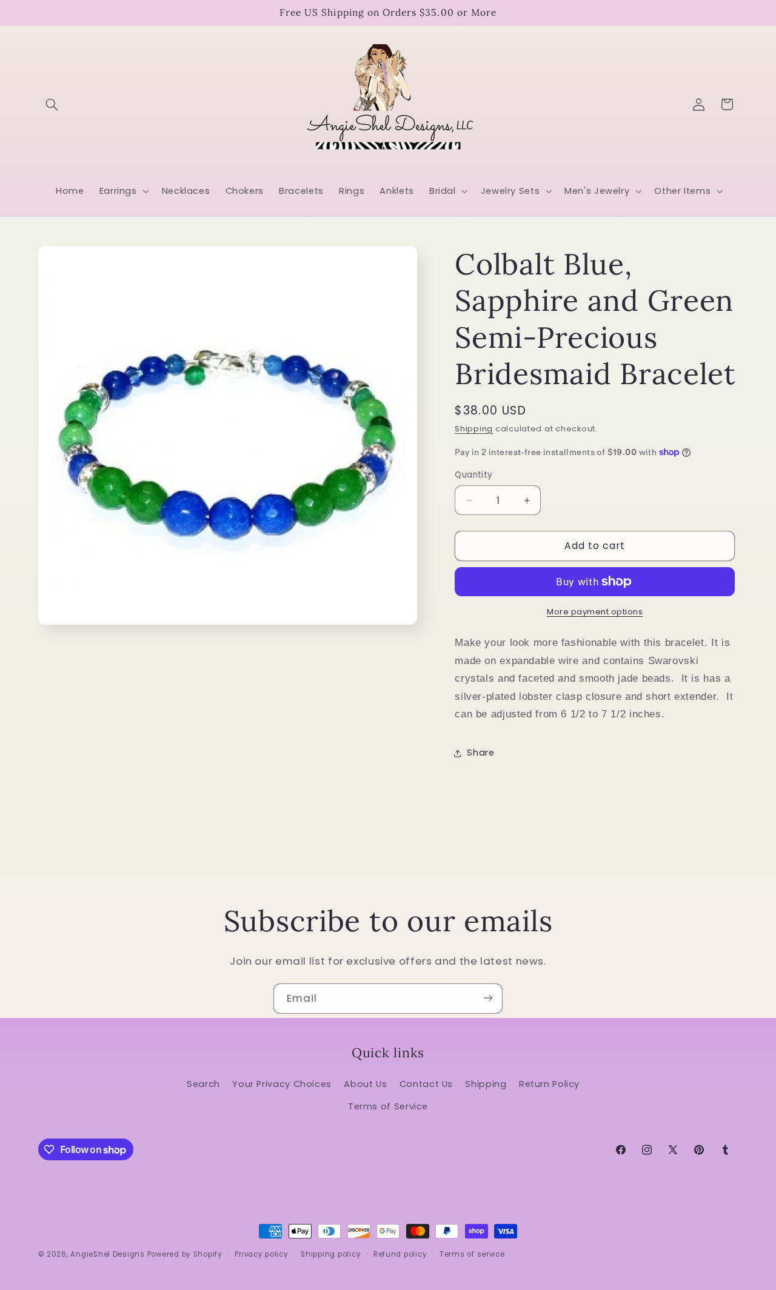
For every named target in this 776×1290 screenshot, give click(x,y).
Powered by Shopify (184, 1254)
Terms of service (472, 1254)
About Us (365, 1084)
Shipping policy (331, 1254)
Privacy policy (261, 1254)
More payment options (595, 612)
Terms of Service (388, 1106)
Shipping (474, 429)
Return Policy (549, 1084)
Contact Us (426, 1084)
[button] (52, 104)
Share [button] (480, 752)
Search (203, 1084)
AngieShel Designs (107, 1254)
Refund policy (400, 1254)
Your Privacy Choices (282, 1084)
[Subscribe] (488, 998)
